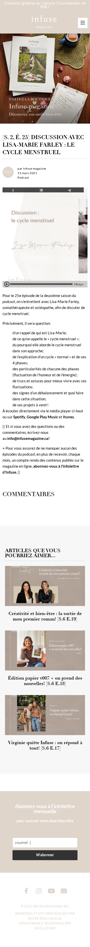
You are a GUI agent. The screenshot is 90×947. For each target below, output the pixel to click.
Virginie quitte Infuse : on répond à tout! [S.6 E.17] (45, 745)
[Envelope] (64, 891)
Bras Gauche (51, 918)
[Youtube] (51, 891)
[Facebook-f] (26, 891)
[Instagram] (39, 891)
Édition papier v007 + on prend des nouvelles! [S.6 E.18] (45, 680)
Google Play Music (42, 417)
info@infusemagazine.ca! (28, 438)
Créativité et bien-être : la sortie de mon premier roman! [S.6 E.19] (45, 616)
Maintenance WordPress (41, 923)
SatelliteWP (45, 928)
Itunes (68, 417)
